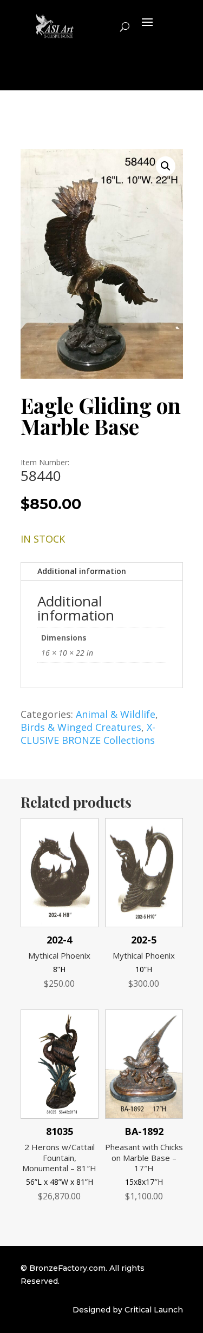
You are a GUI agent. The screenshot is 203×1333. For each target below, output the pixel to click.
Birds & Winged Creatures (81, 727)
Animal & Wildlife (115, 714)
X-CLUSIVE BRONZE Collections (88, 734)
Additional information (81, 571)
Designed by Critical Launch (128, 1310)
